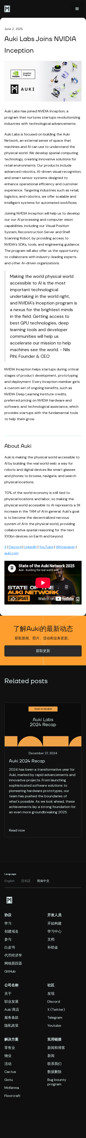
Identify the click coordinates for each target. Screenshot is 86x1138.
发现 (50, 993)
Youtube (54, 1025)
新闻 (50, 1056)
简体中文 (43, 881)
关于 (7, 993)
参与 (7, 939)
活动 (7, 1064)
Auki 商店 (11, 1009)
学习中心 (54, 931)
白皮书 (9, 947)
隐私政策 (11, 1025)
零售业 (9, 1048)
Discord (15, 547)
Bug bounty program (56, 1082)
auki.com (11, 553)
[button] (77, 9)
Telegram (54, 1017)
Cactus (10, 1072)
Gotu (8, 1080)
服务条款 (11, 1017)
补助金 (52, 947)
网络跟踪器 (13, 963)
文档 (50, 939)
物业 (7, 1056)
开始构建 (54, 923)
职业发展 (11, 1001)
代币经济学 (13, 955)
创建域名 (11, 931)
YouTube (46, 547)
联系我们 (54, 1064)
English (9, 881)
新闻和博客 (56, 1048)
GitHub (10, 971)
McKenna (11, 1088)
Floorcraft (12, 1096)
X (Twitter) (56, 1009)
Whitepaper (65, 547)
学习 (7, 923)
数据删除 (54, 1072)
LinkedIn (30, 547)
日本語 (25, 881)
